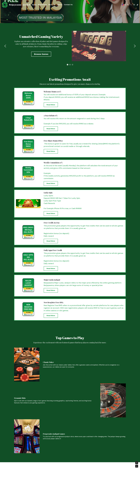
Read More (51, 105)
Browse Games (41, 54)
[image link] (5, 4)
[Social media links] (131, 5)
